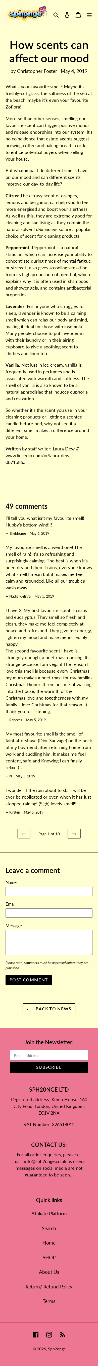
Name (11, 882)
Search (49, 1228)
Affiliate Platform (49, 1213)
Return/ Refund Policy (49, 1286)
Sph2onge (57, 1348)
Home (49, 1243)
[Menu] (89, 14)
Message (14, 925)
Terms (49, 1301)
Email (11, 904)
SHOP (49, 1257)
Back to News (52, 1008)
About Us (49, 1272)
